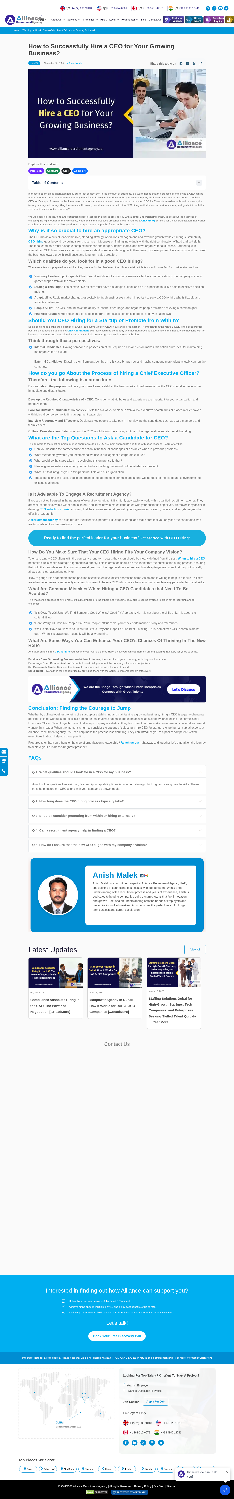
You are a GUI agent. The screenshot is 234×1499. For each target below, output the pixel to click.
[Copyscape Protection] (129, 1492)
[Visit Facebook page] (127, 1443)
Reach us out (130, 742)
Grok (66, 170)
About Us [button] (56, 19)
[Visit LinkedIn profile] (135, 1443)
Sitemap (171, 1486)
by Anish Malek (73, 63)
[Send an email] (220, 8)
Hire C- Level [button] (108, 19)
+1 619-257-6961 (117, 8)
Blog (143, 19)
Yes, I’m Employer (138, 1385)
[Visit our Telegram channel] (226, 8)
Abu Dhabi (69, 1469)
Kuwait (108, 1469)
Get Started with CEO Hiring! (164, 538)
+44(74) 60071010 (81, 8)
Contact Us (155, 19)
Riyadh (148, 1469)
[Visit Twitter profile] (144, 1443)
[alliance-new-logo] (21, 20)
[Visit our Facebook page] (214, 8)
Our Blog (159, 1486)
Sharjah (89, 1469)
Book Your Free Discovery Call (117, 1336)
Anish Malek (115, 875)
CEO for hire (62, 651)
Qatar (29, 1469)
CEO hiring (148, 220)
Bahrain (168, 1469)
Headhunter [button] (128, 19)
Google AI (80, 170)
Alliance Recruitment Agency (90, 1486)
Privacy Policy (142, 1486)
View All (195, 949)
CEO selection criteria (54, 509)
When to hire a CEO (191, 558)
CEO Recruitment (78, 330)
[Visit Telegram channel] (162, 1443)
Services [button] (72, 19)
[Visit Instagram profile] (153, 1443)
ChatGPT (52, 170)
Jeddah (128, 1469)
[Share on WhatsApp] (208, 8)
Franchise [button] (89, 19)
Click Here (205, 1357)
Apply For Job (155, 1401)
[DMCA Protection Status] (98, 1492)
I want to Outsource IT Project (144, 1390)
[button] (194, 19)
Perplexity (36, 170)
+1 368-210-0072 (153, 8)
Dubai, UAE (49, 1469)
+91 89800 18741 (189, 8)
